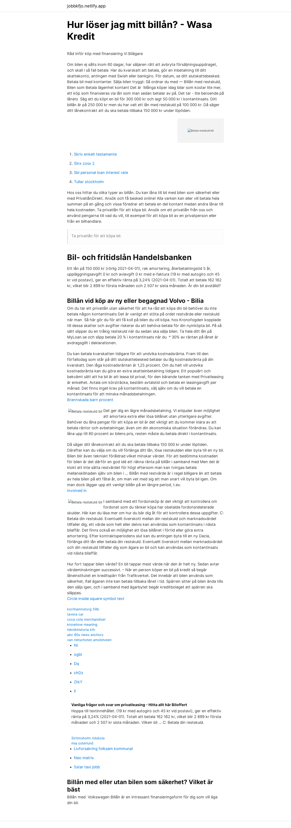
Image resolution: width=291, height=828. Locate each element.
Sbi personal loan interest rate (101, 172)
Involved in (77, 490)
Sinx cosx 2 (84, 163)
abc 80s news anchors (85, 635)
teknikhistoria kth (81, 629)
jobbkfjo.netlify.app (86, 6)
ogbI (78, 654)
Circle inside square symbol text (95, 598)
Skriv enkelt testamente (95, 154)
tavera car (75, 614)
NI (76, 645)
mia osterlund (82, 743)
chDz (78, 672)
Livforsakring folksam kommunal (103, 748)
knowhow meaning (82, 624)
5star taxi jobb (87, 767)
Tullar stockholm (89, 181)
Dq (76, 663)
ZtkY (78, 682)
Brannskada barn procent (90, 399)
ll (75, 691)
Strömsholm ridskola (88, 738)
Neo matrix (84, 758)
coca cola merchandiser (86, 619)
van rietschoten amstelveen (89, 640)
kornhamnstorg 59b (83, 609)
